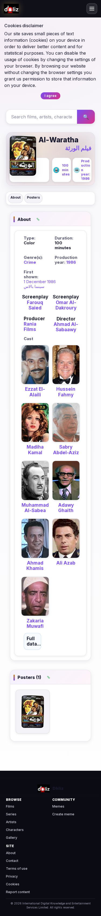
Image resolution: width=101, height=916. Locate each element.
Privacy (12, 876)
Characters (15, 830)
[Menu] (91, 8)
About (15, 197)
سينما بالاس (34, 286)
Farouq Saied (35, 305)
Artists (11, 822)
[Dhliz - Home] (11, 8)
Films (10, 806)
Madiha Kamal (35, 449)
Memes (58, 806)
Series (11, 814)
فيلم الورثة (78, 148)
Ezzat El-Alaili (35, 391)
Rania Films (30, 326)
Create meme (63, 814)
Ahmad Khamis (35, 565)
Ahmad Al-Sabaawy (66, 327)
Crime (30, 262)
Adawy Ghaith (66, 507)
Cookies (12, 884)
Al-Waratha (58, 140)
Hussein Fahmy (65, 391)
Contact (12, 861)
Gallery (11, 838)
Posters (33, 197)
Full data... (34, 641)
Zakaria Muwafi (35, 623)
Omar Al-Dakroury (65, 305)
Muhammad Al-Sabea (35, 507)
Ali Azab (65, 563)
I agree (50, 96)
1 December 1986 (40, 281)
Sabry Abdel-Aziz (66, 449)
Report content (18, 892)
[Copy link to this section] (38, 219)
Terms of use (16, 868)
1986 (71, 262)
